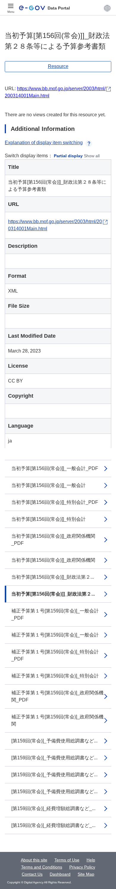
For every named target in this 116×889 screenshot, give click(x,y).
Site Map (86, 874)
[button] (107, 8)
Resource (58, 66)
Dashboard (60, 874)
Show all (92, 155)
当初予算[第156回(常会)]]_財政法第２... (52, 577)
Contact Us (32, 874)
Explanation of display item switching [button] (44, 142)
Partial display (68, 155)
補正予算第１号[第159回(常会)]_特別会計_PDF (55, 655)
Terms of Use (66, 860)
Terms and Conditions (41, 867)
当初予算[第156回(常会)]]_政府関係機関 (53, 560)
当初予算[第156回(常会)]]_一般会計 (48, 485)
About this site (34, 860)
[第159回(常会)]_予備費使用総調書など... (54, 740)
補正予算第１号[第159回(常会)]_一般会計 (55, 634)
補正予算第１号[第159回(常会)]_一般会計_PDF (55, 614)
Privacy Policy (82, 867)
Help (91, 860)
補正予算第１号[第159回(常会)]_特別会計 (55, 675)
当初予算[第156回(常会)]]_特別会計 (48, 519)
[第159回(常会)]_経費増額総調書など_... (53, 808)
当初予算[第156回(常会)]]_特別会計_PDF (54, 502)
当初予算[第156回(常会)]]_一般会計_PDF (54, 468)
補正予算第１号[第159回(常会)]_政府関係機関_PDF (57, 696)
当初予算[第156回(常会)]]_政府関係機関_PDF (53, 540)
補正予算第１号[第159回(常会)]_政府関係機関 (57, 720)
